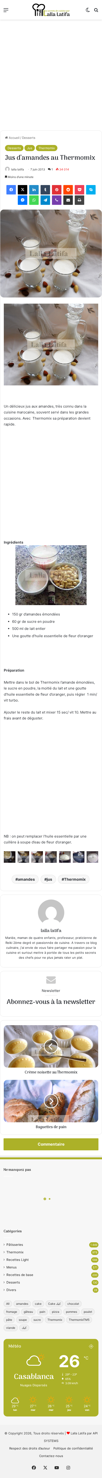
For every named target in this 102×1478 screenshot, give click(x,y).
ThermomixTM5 (79, 1319)
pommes (71, 1311)
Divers (11, 1290)
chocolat (73, 1303)
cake (38, 1303)
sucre (37, 1319)
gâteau (28, 1311)
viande (10, 1327)
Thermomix (46, 148)
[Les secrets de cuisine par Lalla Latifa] (51, 9)
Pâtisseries (14, 1245)
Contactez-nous (51, 1456)
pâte (9, 1319)
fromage (11, 1311)
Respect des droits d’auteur (29, 1448)
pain (42, 1311)
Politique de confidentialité (73, 1448)
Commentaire (51, 1144)
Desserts (28, 138)
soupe (23, 1319)
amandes (26, 879)
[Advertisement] (51, 75)
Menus (11, 1267)
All (7, 1303)
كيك (24, 1327)
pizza (55, 1311)
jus (49, 879)
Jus (29, 148)
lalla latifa (17, 169)
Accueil (13, 138)
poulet (88, 1311)
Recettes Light (17, 1260)
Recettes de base (19, 1275)
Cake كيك (54, 1303)
